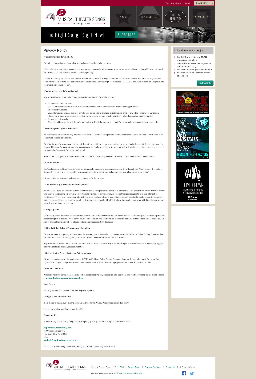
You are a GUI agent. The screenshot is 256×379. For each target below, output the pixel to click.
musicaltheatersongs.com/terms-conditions (64, 278)
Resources (201, 16)
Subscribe (126, 34)
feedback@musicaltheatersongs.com (60, 340)
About (124, 16)
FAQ (122, 367)
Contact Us (170, 367)
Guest (178, 3)
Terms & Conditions (153, 367)
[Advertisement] (193, 251)
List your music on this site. (131, 373)
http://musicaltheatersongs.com (58, 328)
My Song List (149, 17)
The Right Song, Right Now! (90, 34)
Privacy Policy (134, 367)
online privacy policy (84, 290)
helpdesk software (107, 346)
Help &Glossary (175, 16)
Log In (188, 3)
